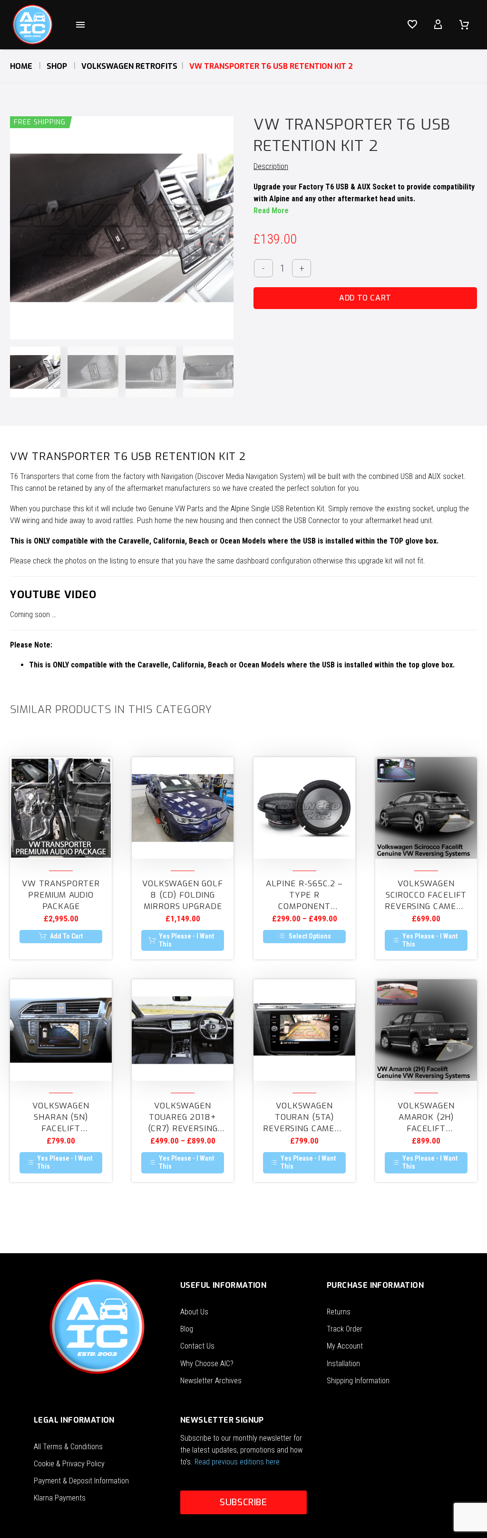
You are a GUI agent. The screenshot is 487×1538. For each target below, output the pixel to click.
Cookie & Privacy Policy (69, 1463)
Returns (339, 1311)
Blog (186, 1328)
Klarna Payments (60, 1497)
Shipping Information (358, 1380)
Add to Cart (365, 298)
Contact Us (197, 1345)
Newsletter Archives (211, 1380)
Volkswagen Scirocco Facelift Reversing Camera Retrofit (426, 895)
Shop (57, 66)
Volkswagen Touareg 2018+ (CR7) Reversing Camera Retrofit (183, 1117)
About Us (194, 1311)
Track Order (344, 1328)
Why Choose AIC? (207, 1363)
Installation (343, 1363)
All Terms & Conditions (68, 1446)
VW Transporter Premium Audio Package (61, 895)
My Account (345, 1345)
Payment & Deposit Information (81, 1480)
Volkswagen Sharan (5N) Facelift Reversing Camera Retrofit (60, 1117)
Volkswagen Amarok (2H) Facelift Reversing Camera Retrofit (426, 1117)
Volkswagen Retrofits (129, 66)
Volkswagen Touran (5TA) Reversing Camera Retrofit (304, 1117)
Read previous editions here (237, 1461)
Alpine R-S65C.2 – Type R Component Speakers (304, 895)
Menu (80, 25)
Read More (271, 210)
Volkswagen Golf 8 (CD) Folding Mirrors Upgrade (182, 895)
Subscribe (243, 1502)
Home (21, 66)
